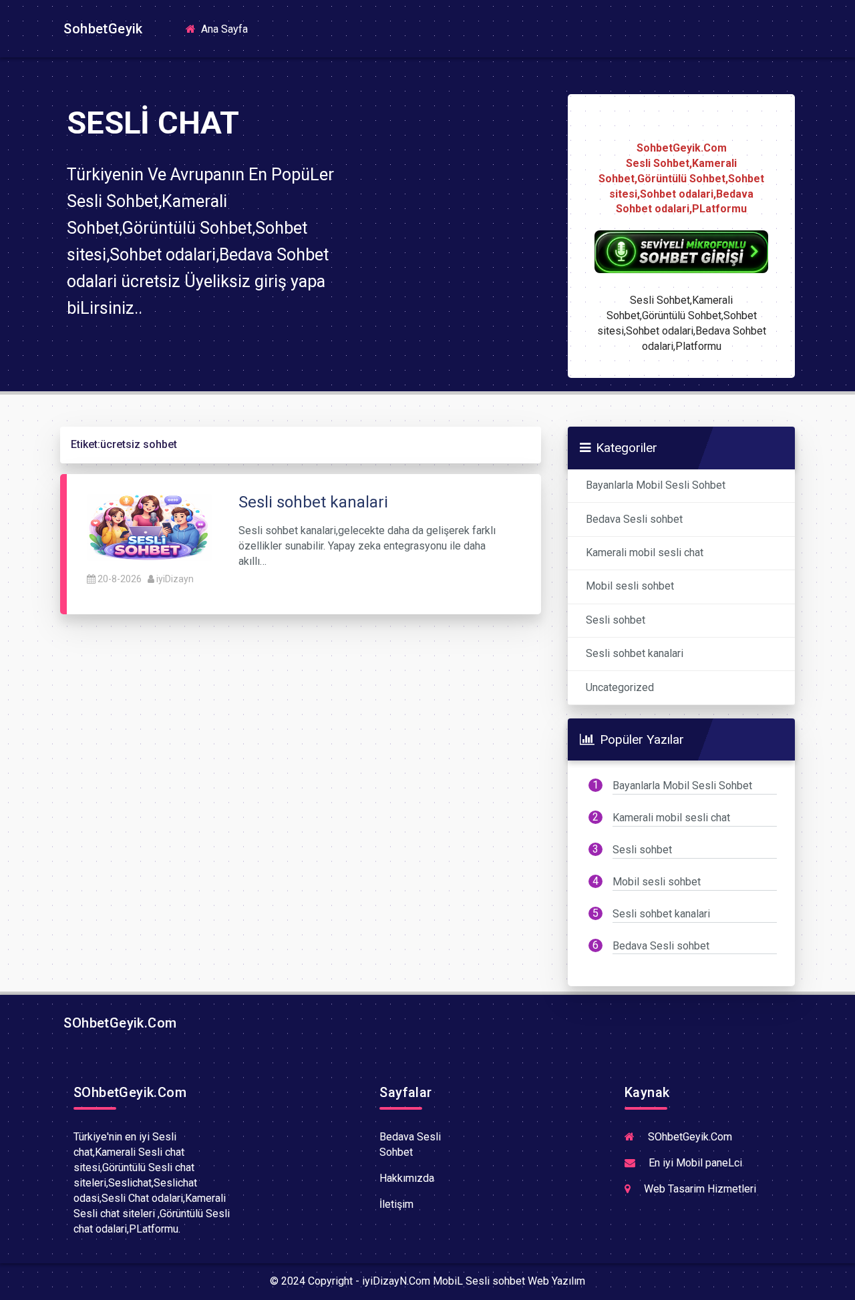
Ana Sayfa (228, 28)
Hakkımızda (406, 1178)
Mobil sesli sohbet (630, 586)
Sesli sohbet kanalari (634, 653)
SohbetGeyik (101, 29)
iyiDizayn (175, 579)
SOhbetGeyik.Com (118, 1023)
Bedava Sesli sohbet (634, 519)
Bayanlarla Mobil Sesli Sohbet (655, 485)
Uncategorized (620, 687)
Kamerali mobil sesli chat (644, 552)
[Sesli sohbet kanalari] (149, 527)
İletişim (396, 1204)
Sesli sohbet (615, 620)
